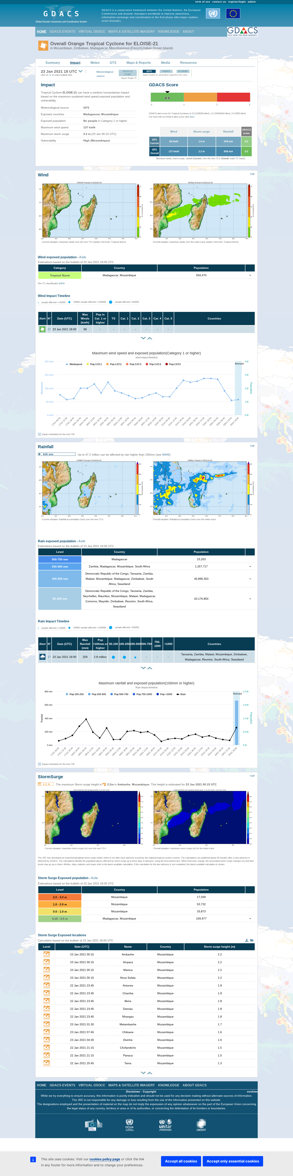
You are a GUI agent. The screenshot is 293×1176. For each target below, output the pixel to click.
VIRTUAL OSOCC (92, 31)
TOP (252, 174)
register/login (237, 1)
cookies (252, 1091)
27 (49, 329)
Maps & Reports (139, 62)
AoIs (82, 257)
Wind (173, 131)
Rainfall (228, 131)
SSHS (62, 283)
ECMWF (183, 71)
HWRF (166, 71)
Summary (52, 62)
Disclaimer (133, 1091)
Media (165, 62)
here (192, 117)
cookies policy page (104, 1159)
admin (252, 1)
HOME (41, 31)
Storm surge (201, 131)
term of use (202, 1)
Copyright (149, 1091)
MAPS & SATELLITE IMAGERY (131, 31)
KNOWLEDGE (168, 31)
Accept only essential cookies (233, 1161)
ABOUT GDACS (195, 1085)
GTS (113, 62)
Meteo (95, 62)
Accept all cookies (181, 1161)
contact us (219, 1)
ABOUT (188, 31)
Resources (188, 62)
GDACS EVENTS (62, 31)
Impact (75, 62)
